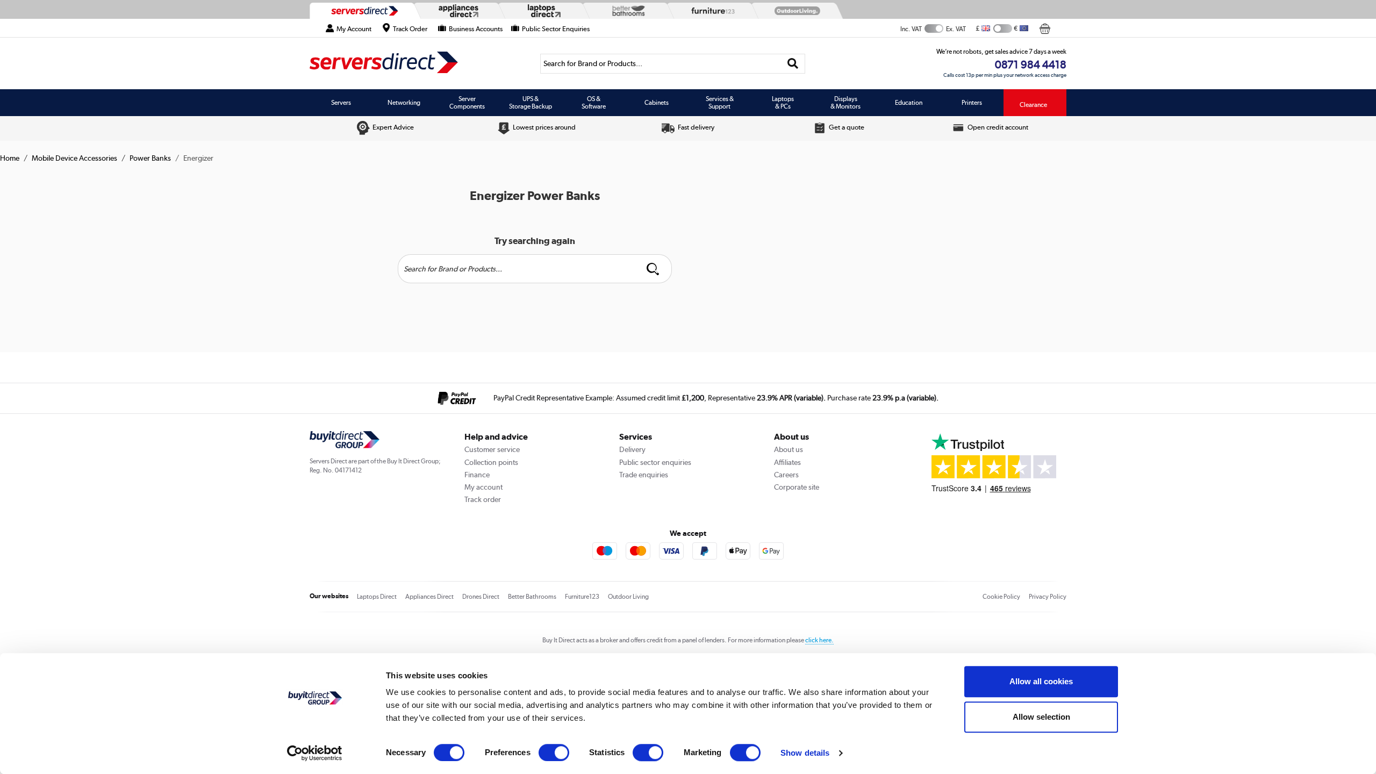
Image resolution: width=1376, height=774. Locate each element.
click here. (819, 640)
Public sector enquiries (655, 462)
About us (788, 449)
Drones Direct (480, 596)
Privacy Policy (1047, 596)
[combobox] (673, 63)
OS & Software (594, 102)
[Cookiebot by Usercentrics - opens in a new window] (315, 753)
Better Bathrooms (532, 596)
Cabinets (656, 102)
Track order (482, 499)
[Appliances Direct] (457, 10)
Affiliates (787, 462)
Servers (341, 102)
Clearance (1033, 105)
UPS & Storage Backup (530, 102)
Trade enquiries (643, 474)
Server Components (467, 102)
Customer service (492, 449)
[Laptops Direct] (542, 11)
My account (483, 487)
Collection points (491, 462)
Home (9, 158)
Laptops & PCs (783, 102)
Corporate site (796, 487)
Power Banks (150, 158)
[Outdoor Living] (795, 10)
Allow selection (1041, 716)
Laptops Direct (377, 596)
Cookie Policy (1001, 596)
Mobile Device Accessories (74, 158)
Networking (404, 102)
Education (908, 102)
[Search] (793, 63)
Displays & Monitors (845, 102)
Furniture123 (582, 596)
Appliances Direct (429, 596)
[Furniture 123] (710, 11)
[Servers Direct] (363, 11)
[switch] (554, 752)
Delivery (632, 449)
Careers (786, 474)
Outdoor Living (628, 596)
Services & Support (720, 102)
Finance (477, 474)
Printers (972, 102)
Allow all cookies (1041, 681)
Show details (804, 752)
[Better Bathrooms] (626, 10)
